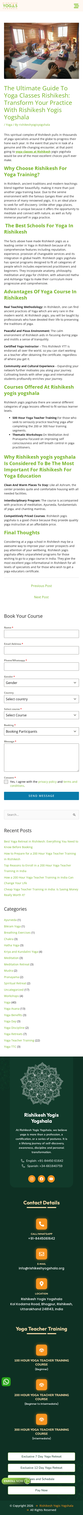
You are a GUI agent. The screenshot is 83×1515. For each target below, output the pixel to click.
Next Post (41, 597)
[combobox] (41, 683)
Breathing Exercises (17, 932)
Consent (10, 777)
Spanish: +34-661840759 (44, 1166)
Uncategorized (14, 990)
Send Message (42, 796)
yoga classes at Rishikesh (33, 151)
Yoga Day (10, 1021)
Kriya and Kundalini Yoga (21, 952)
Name (8, 627)
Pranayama (11, 977)
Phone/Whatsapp (15, 660)
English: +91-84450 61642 (44, 1161)
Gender (9, 676)
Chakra (8, 939)
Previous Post (41, 586)
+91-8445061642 (41, 1238)
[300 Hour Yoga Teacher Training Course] (41, 1419)
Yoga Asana (12, 1008)
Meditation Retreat (16, 964)
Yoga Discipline (14, 1028)
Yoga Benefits (13, 1015)
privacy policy (47, 782)
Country (9, 692)
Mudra (8, 970)
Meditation (11, 958)
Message (10, 741)
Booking (10, 725)
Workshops (11, 996)
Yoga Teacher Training (19, 1040)
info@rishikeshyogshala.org (41, 1268)
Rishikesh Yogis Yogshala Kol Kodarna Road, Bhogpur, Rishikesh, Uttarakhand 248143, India (41, 1304)
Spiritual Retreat (15, 983)
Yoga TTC (10, 1046)
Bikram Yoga (12, 926)
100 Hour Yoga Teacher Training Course (41, 1362)
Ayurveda (10, 920)
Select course (13, 709)
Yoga (9, 125)
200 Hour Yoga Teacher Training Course (41, 1397)
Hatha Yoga (11, 945)
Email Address (13, 644)
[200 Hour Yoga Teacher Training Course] (41, 1384)
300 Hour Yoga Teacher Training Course (41, 1432)
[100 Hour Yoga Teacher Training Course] (41, 1350)
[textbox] (37, 683)
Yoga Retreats (13, 1034)
